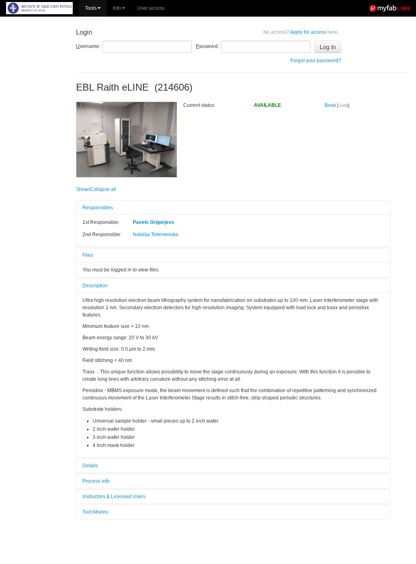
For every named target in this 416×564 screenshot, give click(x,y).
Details (90, 466)
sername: (88, 46)
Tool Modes (95, 512)
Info (117, 8)
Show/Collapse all (96, 189)
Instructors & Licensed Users (113, 496)
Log (344, 105)
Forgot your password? (315, 60)
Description (95, 286)
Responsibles (97, 207)
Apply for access (302, 32)
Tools (91, 8)
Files (87, 255)
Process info (96, 481)
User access (151, 8)
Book (330, 105)
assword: (207, 46)
